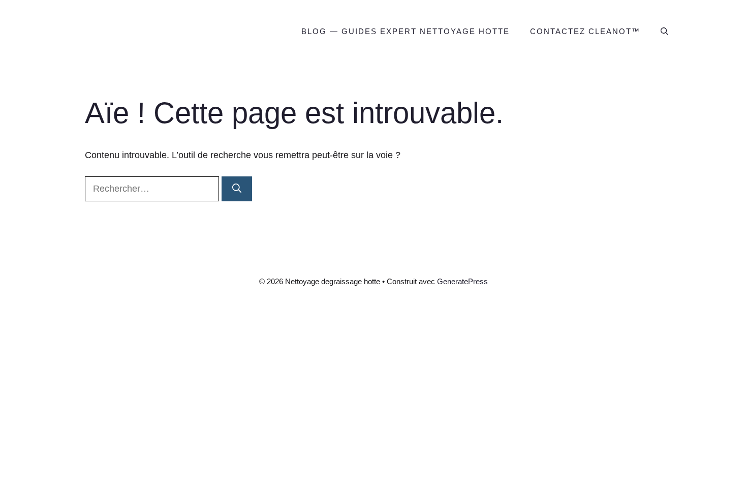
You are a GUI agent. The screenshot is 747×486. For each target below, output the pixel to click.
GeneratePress (462, 281)
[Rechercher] (237, 188)
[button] (664, 31)
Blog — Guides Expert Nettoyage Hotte (405, 31)
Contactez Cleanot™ (585, 31)
